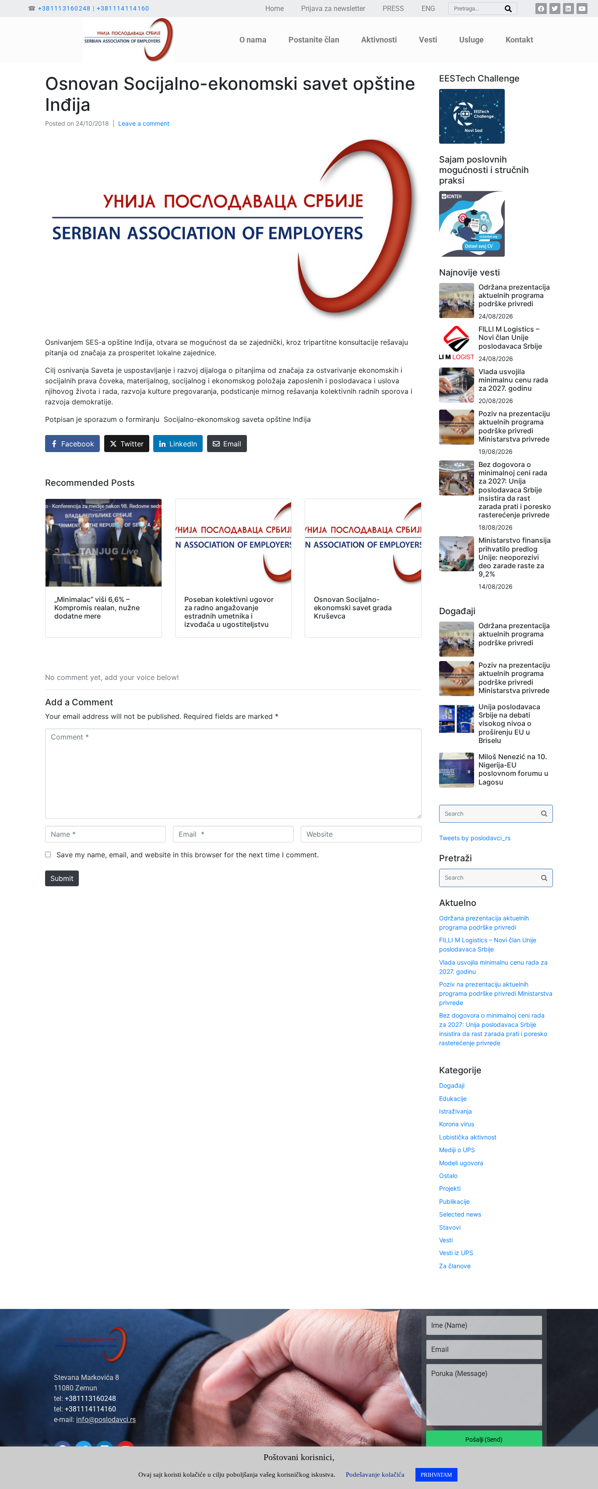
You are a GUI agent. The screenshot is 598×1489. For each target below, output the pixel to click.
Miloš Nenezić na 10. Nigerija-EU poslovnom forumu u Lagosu (513, 769)
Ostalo (448, 1175)
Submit (62, 878)
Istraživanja (455, 1111)
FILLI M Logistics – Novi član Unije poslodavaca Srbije (510, 337)
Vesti (446, 1240)
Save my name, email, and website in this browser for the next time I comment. (187, 854)
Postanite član (313, 39)
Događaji (451, 1085)
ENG (428, 8)
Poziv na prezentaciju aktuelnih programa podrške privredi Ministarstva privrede (514, 426)
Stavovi (450, 1227)
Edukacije (453, 1098)
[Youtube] (582, 8)
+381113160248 (64, 8)
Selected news (460, 1214)
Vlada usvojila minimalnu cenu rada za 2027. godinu (513, 380)
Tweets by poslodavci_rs (474, 838)
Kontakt (519, 39)
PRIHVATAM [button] (436, 1474)
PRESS (393, 8)
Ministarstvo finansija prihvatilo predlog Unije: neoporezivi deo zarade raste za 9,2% (514, 557)
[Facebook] (540, 8)
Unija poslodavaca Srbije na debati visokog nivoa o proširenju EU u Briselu (509, 723)
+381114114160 (123, 8)
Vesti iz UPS (456, 1252)
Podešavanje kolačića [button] (375, 1474)
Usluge (471, 39)
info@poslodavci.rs (106, 1419)
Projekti (450, 1188)
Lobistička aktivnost (467, 1137)
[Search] (508, 8)
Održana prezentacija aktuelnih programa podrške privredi (514, 295)
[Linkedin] (568, 8)
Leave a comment (143, 123)
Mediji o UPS (457, 1149)
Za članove (455, 1266)
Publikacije (454, 1201)
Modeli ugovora (461, 1163)
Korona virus (456, 1124)
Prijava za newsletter (333, 8)
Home (274, 8)
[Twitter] (554, 8)
